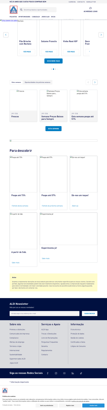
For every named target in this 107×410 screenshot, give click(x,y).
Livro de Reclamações (49, 338)
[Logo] (14, 10)
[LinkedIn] (72, 373)
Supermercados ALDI (17, 358)
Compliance (14, 338)
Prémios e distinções (17, 329)
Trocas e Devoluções (49, 333)
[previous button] (5, 34)
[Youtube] (64, 373)
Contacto (44, 354)
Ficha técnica (75, 329)
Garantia (44, 346)
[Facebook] (47, 373)
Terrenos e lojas (15, 346)
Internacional (14, 350)
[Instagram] (56, 373)
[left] (88, 82)
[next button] (101, 34)
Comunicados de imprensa (19, 333)
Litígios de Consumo (78, 346)
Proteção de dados (77, 333)
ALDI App (44, 329)
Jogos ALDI (14, 363)
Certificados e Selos (78, 342)
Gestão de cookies (77, 338)
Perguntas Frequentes (49, 342)
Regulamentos (46, 350)
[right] (94, 82)
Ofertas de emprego (17, 342)
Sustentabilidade (16, 354)
